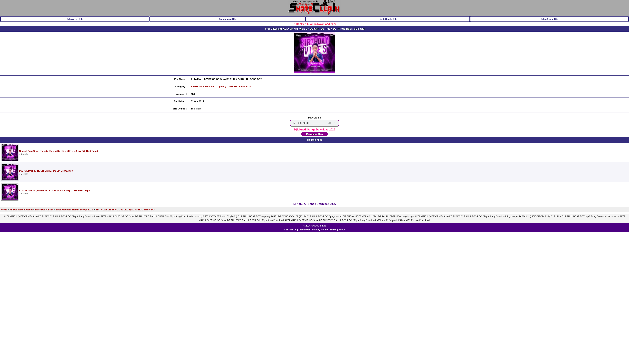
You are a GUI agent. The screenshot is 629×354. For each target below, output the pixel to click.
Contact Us (290, 229)
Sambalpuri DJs (228, 19)
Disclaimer (304, 229)
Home (4, 209)
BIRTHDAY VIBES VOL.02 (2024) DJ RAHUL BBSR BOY (221, 86)
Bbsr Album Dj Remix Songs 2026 (74, 209)
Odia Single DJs (549, 19)
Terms (333, 229)
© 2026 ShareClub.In (314, 225)
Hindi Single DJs (388, 19)
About (341, 229)
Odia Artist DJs (75, 19)
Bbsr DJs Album (44, 209)
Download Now (314, 134)
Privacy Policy (320, 229)
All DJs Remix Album (21, 209)
